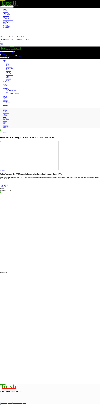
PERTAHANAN (7, 13)
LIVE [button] (15, 52)
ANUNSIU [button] (2, 52)
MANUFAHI (9, 76)
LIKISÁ (8, 72)
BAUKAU (8, 65)
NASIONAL (6, 18)
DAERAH (5, 10)
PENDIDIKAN (6, 22)
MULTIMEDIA (6, 26)
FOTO (7, 104)
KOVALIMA (9, 67)
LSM (7, 92)
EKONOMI (6, 21)
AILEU (7, 63)
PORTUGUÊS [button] (11, 56)
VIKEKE (8, 77)
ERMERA (8, 71)
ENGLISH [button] (19, 56)
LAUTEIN (8, 73)
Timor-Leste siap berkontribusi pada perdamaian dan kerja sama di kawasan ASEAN (22, 362)
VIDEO (8, 102)
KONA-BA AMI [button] (9, 52)
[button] (1, 41)
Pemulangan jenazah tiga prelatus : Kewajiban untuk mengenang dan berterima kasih (23, 345)
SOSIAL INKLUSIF (11, 90)
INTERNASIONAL (8, 20)
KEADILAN (6, 16)
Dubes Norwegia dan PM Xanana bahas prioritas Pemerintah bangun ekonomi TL (31, 174)
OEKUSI (8, 80)
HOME (4, 9)
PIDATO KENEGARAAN (12, 93)
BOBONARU (9, 68)
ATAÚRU (8, 79)
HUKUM (5, 17)
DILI (7, 69)
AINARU (8, 64)
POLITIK (5, 12)
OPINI (4, 24)
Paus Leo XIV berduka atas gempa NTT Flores (14, 327)
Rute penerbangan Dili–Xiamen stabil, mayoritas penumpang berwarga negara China (22, 380)
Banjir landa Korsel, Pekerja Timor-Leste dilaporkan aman (16, 308)
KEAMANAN (6, 14)
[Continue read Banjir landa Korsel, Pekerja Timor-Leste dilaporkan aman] (27, 304)
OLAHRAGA (6, 28)
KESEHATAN (6, 25)
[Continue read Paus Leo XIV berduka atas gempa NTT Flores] (8, 323)
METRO (8, 89)
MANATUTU (9, 75)
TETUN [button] (3, 56)
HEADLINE (5, 342)
